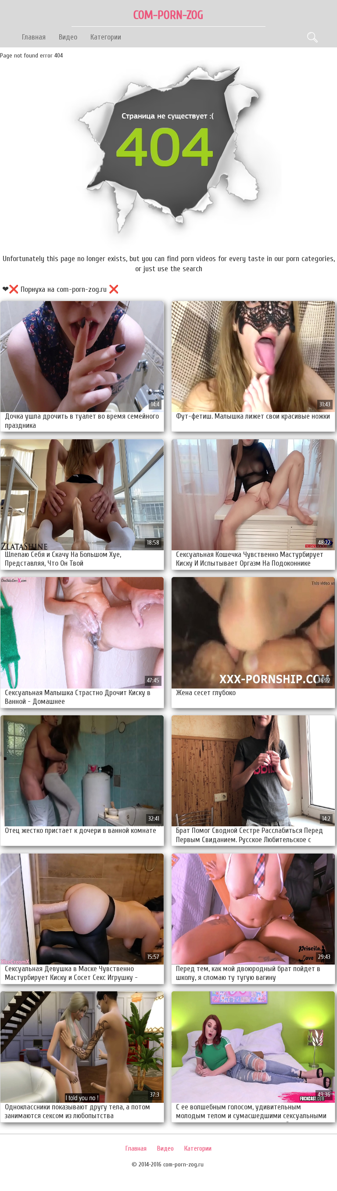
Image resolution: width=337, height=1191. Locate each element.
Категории (105, 37)
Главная (34, 37)
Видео (68, 37)
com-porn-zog (168, 15)
